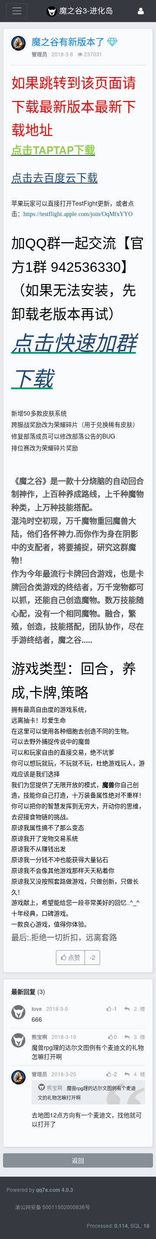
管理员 (39, 54)
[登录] (141, 11)
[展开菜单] (16, 11)
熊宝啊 (39, 1037)
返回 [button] (78, 1160)
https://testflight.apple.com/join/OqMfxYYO (78, 214)
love (37, 1009)
